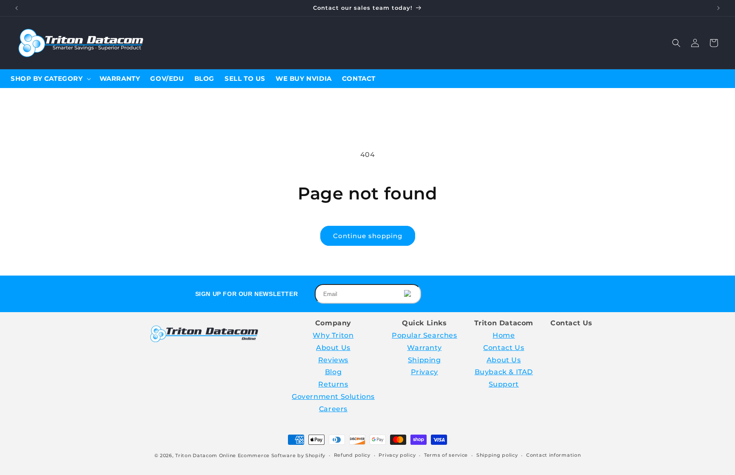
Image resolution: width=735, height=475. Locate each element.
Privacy (424, 372)
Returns (333, 384)
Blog (333, 372)
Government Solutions (333, 397)
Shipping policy (497, 455)
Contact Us (503, 348)
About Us (333, 348)
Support (504, 384)
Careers (333, 409)
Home (504, 335)
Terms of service (446, 455)
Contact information (553, 455)
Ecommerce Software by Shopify (281, 455)
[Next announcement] (718, 8)
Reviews (333, 360)
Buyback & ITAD (504, 372)
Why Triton (333, 335)
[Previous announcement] (16, 8)
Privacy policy (397, 455)
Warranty (424, 348)
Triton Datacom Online (205, 455)
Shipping (424, 360)
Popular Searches (424, 335)
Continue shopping (367, 236)
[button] (676, 43)
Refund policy (352, 455)
